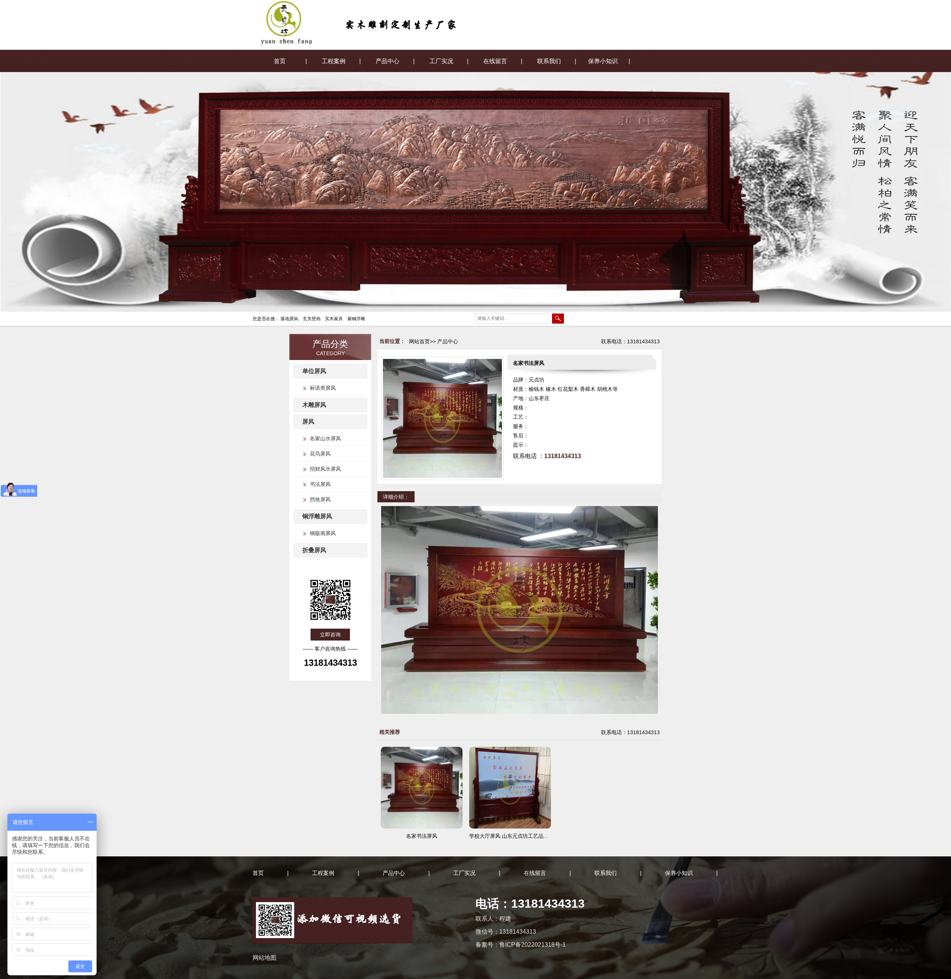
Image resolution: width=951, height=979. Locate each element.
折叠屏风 (314, 550)
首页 (280, 61)
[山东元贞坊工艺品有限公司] (400, 28)
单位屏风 (314, 371)
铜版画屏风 (323, 533)
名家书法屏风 (421, 836)
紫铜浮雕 (356, 318)
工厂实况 (441, 61)
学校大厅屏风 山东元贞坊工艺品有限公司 (516, 836)
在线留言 (495, 61)
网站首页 (419, 341)
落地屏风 (289, 318)
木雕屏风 (314, 405)
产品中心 (387, 61)
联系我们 (549, 61)
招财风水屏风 (325, 469)
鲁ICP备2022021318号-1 (532, 944)
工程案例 (333, 61)
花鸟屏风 (320, 454)
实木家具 (334, 318)
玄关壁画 (312, 318)
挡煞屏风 (320, 499)
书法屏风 (320, 484)
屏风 (308, 421)
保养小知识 (603, 61)
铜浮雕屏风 (317, 516)
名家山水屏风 (325, 438)
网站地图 (264, 957)
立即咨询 (330, 635)
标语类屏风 (323, 388)
